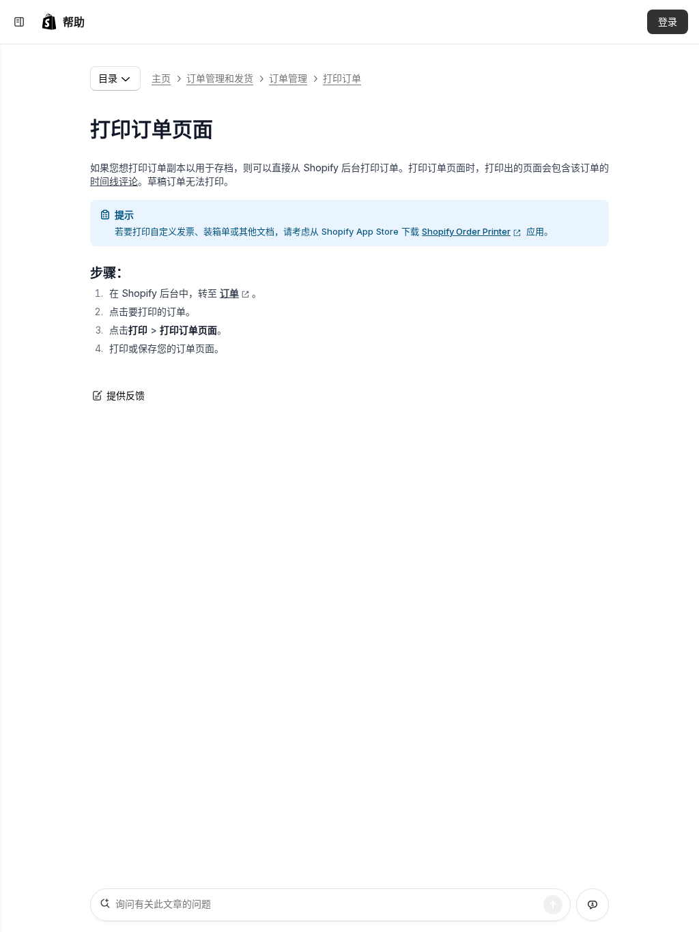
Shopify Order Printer (466, 231)
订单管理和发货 (219, 78)
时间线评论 (114, 181)
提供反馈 (125, 395)
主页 (161, 78)
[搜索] (552, 904)
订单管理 (288, 78)
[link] (63, 22)
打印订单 (342, 78)
